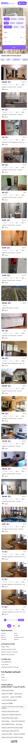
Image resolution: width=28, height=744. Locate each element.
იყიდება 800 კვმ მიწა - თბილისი (10, 308)
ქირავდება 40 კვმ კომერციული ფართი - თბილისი (14, 363)
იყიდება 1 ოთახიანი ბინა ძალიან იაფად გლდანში (12, 707)
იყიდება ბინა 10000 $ (19, 734)
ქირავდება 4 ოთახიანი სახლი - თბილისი (12, 529)
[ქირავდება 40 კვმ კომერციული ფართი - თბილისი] (14, 348)
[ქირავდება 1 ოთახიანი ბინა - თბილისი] (14, 100)
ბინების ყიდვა (18, 693)
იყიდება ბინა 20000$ (7, 703)
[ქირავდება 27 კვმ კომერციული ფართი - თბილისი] (14, 127)
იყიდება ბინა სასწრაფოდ (18, 721)
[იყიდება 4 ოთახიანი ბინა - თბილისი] (14, 486)
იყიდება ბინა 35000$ (15, 696)
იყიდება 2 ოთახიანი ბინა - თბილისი (11, 225)
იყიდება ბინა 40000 (7, 734)
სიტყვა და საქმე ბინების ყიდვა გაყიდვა (12, 727)
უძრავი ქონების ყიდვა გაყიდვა (10, 717)
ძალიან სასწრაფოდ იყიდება (9, 700)
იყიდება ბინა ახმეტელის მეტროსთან (11, 714)
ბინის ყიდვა (19, 724)
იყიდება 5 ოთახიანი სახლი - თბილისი (12, 87)
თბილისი (8, 26)
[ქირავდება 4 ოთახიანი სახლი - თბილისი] (14, 514)
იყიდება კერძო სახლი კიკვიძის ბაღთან (12, 737)
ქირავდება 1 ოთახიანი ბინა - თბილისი (12, 114)
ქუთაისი (24, 26)
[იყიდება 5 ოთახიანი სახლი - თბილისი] (14, 72)
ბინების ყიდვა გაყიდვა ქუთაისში (10, 730)
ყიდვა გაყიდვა (5, 721)
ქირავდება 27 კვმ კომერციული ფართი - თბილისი (14, 142)
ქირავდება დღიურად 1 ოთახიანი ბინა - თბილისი (14, 556)
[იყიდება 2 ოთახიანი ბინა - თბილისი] (14, 210)
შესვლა (23, 3)
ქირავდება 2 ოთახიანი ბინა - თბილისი (12, 169)
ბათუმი (16, 26)
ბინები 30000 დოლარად (8, 724)
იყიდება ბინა (5, 696)
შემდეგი (21, 620)
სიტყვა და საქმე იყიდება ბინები (10, 711)
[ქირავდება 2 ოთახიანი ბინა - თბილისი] (14, 155)
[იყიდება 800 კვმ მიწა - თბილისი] (14, 293)
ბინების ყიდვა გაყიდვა (8, 690)
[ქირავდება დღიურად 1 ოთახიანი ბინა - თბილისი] (14, 542)
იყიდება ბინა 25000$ (7, 693)
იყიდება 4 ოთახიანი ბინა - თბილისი (11, 501)
